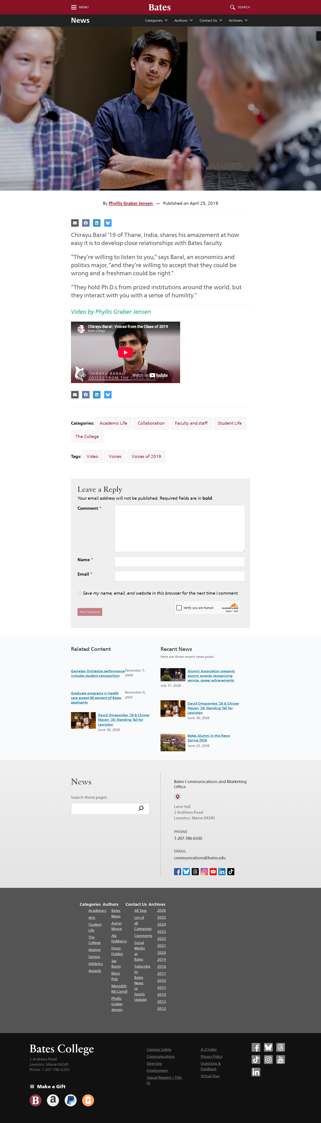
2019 (161, 959)
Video (92, 456)
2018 (161, 966)
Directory (154, 1063)
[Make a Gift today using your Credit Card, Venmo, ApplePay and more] (35, 1100)
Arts (91, 917)
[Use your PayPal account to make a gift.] (71, 1100)
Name (85, 559)
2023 (161, 931)
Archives (235, 20)
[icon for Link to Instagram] (204, 871)
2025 (161, 917)
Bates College (61, 1048)
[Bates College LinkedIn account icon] (256, 1072)
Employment (157, 1070)
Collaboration (151, 423)
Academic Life (113, 423)
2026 (161, 910)
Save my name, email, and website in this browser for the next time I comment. (161, 593)
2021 (161, 945)
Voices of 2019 (146, 456)
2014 (161, 994)
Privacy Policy (211, 1056)
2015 (161, 987)
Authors (180, 20)
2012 (161, 1008)
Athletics (95, 964)
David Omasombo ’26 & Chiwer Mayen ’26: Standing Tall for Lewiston (124, 719)
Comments (143, 936)
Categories (153, 20)
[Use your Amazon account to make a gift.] (53, 1100)
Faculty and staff (191, 423)
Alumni (94, 950)
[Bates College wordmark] (160, 7)
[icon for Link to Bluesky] (186, 871)
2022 (161, 938)
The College (87, 436)
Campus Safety (159, 1049)
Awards (94, 971)
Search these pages (89, 797)
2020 (161, 952)
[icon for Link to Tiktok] (230, 871)
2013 (161, 1001)
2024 (161, 924)
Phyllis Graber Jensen (131, 203)
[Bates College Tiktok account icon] (256, 1059)
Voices (115, 456)
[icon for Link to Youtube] (213, 871)
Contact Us (208, 20)
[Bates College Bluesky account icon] (268, 1047)
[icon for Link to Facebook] (177, 871)
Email (85, 574)
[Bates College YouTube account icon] (280, 1059)
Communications (161, 1056)
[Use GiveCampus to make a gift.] (88, 1100)
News (80, 20)
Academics (97, 910)
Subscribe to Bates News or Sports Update (142, 983)
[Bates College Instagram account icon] (268, 1059)
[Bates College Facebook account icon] (256, 1047)
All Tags (140, 910)
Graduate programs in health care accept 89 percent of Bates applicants (96, 697)
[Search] (141, 809)
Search (244, 7)
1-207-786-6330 (188, 838)
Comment (90, 508)
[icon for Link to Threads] (195, 871)
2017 (161, 973)
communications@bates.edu (200, 858)
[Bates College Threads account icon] (280, 1047)
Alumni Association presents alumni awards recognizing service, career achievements (211, 675)
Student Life (230, 423)
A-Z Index (209, 1049)
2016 (161, 980)
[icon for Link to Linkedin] (221, 871)
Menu (84, 7)
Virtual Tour (210, 1076)
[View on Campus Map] (177, 796)
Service (94, 957)
